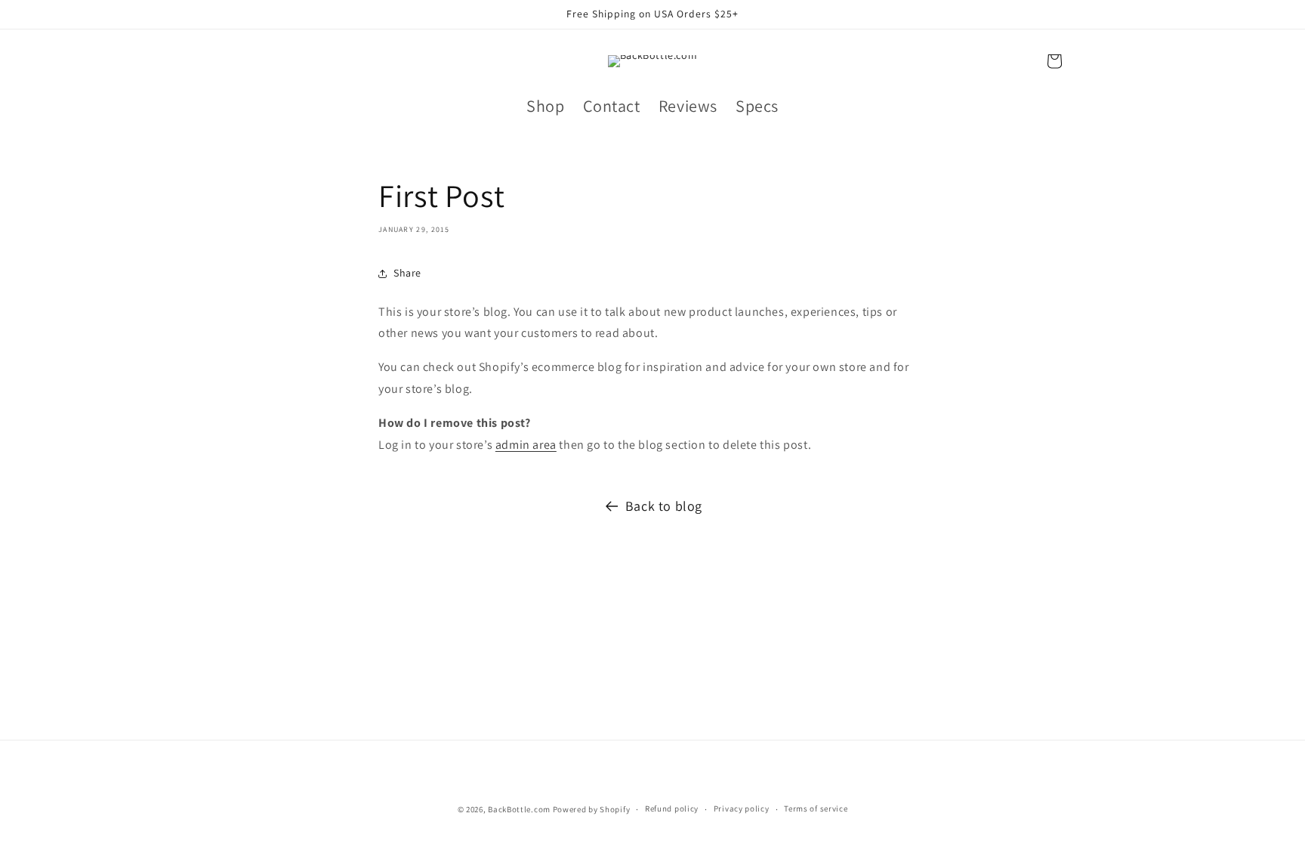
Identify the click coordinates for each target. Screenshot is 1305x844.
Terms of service (815, 808)
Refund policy (672, 808)
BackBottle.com (519, 809)
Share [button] (407, 273)
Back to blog (663, 506)
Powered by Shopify (592, 809)
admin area (526, 445)
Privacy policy (742, 808)
